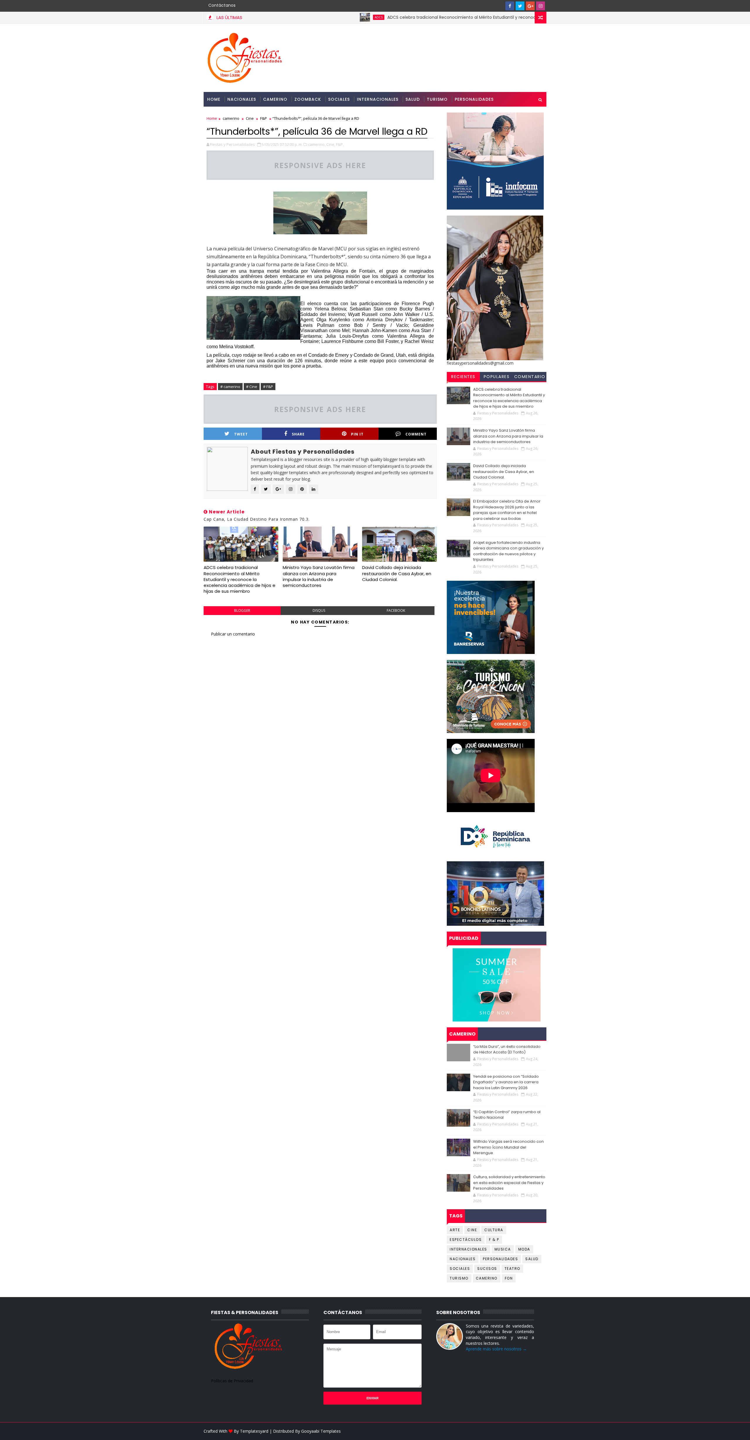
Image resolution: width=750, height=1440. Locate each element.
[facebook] (509, 5)
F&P (263, 118)
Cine (250, 118)
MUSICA (503, 1249)
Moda (524, 1249)
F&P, (340, 144)
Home (213, 99)
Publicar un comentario (233, 634)
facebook (396, 610)
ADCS (329, 17)
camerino (231, 118)
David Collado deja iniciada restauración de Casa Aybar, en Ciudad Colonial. (396, 573)
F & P (494, 1239)
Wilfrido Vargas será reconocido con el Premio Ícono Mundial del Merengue (508, 1147)
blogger (242, 610)
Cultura (493, 1229)
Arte (455, 1229)
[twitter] (520, 5)
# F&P (268, 386)
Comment (416, 434)
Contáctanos (222, 5)
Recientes (463, 377)
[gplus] (530, 5)
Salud (412, 99)
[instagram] (540, 5)
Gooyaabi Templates (321, 1431)
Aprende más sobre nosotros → (496, 1349)
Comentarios (530, 377)
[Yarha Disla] (540, 1431)
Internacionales (377, 99)
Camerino (275, 99)
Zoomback (307, 99)
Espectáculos (466, 1239)
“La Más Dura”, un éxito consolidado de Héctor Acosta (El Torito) (507, 1049)
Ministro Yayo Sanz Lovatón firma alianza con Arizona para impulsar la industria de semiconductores (318, 576)
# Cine (251, 386)
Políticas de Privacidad (232, 1380)
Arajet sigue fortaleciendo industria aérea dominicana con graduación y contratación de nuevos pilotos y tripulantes (508, 551)
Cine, (330, 144)
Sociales (339, 99)
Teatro (512, 1268)
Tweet (241, 434)
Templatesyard (254, 1431)
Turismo (437, 99)
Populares (497, 377)
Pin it (357, 434)
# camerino (230, 386)
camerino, (316, 144)
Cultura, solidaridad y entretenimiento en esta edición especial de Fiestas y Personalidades (509, 1182)
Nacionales (241, 99)
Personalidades (474, 99)
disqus (319, 610)
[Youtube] (499, 5)
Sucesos (487, 1268)
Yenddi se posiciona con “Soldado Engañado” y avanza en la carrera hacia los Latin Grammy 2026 (506, 1082)
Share (298, 434)
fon (509, 1278)
